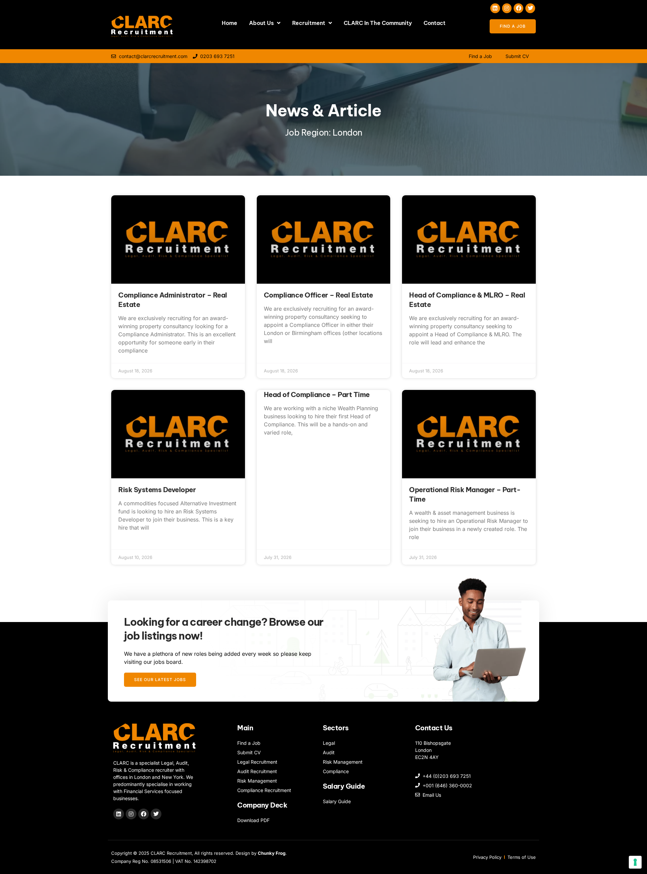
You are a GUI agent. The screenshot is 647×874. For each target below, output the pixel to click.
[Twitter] (530, 8)
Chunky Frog (271, 853)
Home (229, 23)
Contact (434, 23)
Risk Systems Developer (157, 489)
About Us (261, 23)
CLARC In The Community (378, 23)
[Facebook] (518, 8)
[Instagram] (507, 8)
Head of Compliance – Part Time (317, 394)
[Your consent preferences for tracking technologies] (635, 862)
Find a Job (480, 56)
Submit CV (517, 56)
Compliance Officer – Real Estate (318, 295)
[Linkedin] (495, 8)
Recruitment (308, 23)
